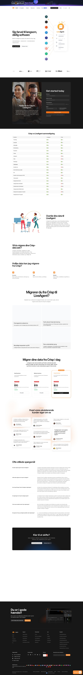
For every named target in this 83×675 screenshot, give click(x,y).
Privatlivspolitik (50, 671)
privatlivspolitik (48, 115)
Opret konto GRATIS (57, 112)
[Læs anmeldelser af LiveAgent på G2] (45, 655)
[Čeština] (30, 665)
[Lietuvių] (52, 665)
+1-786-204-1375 (17, 658)
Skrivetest (48, 642)
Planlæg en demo (25, 46)
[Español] (39, 665)
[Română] (63, 665)
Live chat (15, 142)
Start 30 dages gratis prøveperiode (17, 620)
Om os (36, 634)
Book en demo (27, 620)
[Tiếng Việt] (48, 666)
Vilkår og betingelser (36, 671)
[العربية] (26, 665)
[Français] (44, 665)
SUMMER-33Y (26, 4)
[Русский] (65, 665)
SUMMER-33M (16, 4)
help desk (49, 227)
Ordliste (48, 636)
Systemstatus (25, 638)
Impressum (36, 642)
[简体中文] (50, 666)
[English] (37, 665)
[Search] (49, 8)
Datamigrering (25, 636)
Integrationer (14, 640)
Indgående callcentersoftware (64, 642)
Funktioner (14, 638)
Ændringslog (25, 640)
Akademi (48, 638)
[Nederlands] (56, 665)
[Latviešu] (54, 665)
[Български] (28, 665)
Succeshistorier (37, 638)
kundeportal (48, 223)
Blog (48, 634)
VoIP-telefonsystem (63, 638)
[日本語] (51, 665)
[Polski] (59, 665)
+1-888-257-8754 (17, 656)
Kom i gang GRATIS (16, 46)
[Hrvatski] (45, 665)
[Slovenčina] (66, 665)
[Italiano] (49, 665)
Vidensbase (15, 164)
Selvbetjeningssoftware (63, 640)
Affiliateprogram (37, 640)
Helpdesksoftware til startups (64, 648)
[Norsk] (58, 665)
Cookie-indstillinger (65, 671)
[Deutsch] (33, 665)
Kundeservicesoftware (63, 636)
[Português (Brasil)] (61, 665)
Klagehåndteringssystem (63, 644)
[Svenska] (70, 665)
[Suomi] (42, 665)
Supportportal (25, 634)
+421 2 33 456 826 (17, 654)
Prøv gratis (22, 392)
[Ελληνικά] (35, 665)
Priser (13, 636)
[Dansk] (32, 665)
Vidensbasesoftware (63, 634)
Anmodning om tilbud (26, 642)
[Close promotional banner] (81, 1)
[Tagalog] (46, 666)
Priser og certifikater (38, 636)
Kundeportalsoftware (63, 646)
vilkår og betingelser (60, 114)
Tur (12, 642)
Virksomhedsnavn (49, 102)
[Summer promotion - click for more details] (41, 3)
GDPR (55, 671)
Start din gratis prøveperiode (37, 543)
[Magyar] (47, 665)
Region (47, 106)
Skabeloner (49, 640)
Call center (15, 145)
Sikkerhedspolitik (43, 671)
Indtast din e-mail (49, 98)
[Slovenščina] (68, 665)
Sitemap (59, 671)
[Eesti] (40, 665)
